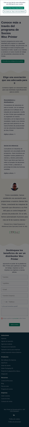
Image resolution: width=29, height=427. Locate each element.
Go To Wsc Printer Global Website (14, 8)
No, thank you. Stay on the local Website (14, 11)
